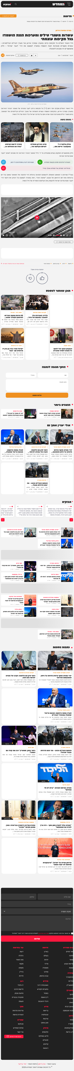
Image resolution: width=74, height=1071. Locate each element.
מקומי (21, 963)
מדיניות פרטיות (18, 1010)
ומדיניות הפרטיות (43, 933)
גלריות (70, 981)
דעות (21, 951)
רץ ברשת (69, 1032)
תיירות (21, 976)
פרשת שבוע (68, 963)
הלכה (71, 955)
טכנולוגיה (44, 1014)
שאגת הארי (47, 263)
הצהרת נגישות (18, 1014)
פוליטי (46, 972)
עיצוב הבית (69, 1006)
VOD (71, 1020)
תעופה (21, 1001)
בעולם (46, 955)
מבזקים (20, 1024)
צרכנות (45, 1018)
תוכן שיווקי (44, 1022)
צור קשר (20, 1032)
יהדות (46, 959)
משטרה (45, 968)
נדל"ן (21, 972)
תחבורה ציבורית (17, 997)
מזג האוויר (19, 959)
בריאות (45, 1010)
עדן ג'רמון (41, 1063)
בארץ (46, 951)
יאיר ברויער (22, 1063)
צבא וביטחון (56, 263)
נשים (71, 1002)
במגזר (46, 993)
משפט (21, 968)
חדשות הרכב (18, 989)
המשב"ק (70, 985)
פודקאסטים (69, 1028)
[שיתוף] (47, 506)
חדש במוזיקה (43, 1036)
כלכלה (21, 955)
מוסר (71, 959)
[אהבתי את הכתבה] (42, 278)
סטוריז (70, 1024)
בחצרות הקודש (42, 989)
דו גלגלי (20, 985)
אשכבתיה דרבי (42, 985)
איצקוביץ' (69, 977)
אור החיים (69, 951)
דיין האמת (44, 997)
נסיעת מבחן (19, 993)
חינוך (71, 994)
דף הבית (71, 21)
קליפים (45, 1044)
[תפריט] (69, 4)
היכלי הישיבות (43, 1001)
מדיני (46, 963)
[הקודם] (71, 519)
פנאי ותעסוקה (68, 1010)
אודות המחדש (18, 1028)
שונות (71, 968)
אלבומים (45, 1032)
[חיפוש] (15, 4)
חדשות (64, 21)
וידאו (63, 263)
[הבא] (3, 519)
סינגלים (45, 1040)
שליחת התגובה (37, 395)
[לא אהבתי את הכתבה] (30, 278)
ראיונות (45, 1048)
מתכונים (70, 998)
